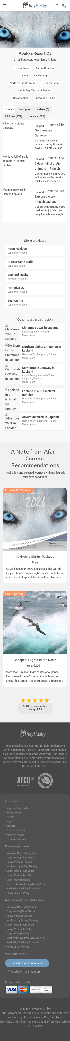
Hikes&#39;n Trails (20, 262)
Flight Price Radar (14, 594)
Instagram (34, 971)
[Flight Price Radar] (35, 622)
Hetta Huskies (17, 248)
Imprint (10, 821)
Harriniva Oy (15, 288)
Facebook (16, 971)
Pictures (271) (13, 116)
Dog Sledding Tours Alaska (20, 857)
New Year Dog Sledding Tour (21, 853)
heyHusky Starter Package (35, 557)
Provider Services (15, 830)
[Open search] (56, 5)
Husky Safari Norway (17, 893)
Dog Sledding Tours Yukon (20, 870)
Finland (39, 126)
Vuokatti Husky (17, 274)
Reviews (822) (36, 116)
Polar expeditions (17, 846)
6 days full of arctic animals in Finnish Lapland (47, 168)
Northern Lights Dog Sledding (22, 866)
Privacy (10, 817)
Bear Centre (15, 300)
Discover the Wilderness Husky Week (25, 884)
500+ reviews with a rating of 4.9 (35, 708)
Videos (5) (43, 109)
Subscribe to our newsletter (27, 963)
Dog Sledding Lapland (18, 879)
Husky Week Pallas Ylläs (19, 875)
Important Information (18, 808)
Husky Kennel (13, 812)
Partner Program (15, 834)
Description (24, 109)
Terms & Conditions (16, 839)
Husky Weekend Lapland (19, 862)
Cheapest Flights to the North (35, 660)
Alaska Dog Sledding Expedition (23, 888)
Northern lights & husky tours (25, 900)
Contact (10, 825)
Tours (8, 109)
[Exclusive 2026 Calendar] (35, 519)
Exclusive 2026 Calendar (18, 490)
